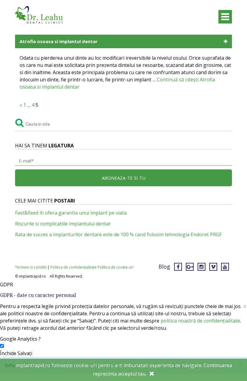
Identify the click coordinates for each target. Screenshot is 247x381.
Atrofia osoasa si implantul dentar (59, 41)
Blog (164, 266)
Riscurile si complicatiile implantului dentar (63, 223)
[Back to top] (230, 358)
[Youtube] (225, 266)
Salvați (24, 353)
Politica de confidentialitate (73, 267)
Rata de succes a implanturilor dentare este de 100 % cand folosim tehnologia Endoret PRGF (118, 234)
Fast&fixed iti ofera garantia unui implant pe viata (71, 212)
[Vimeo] (213, 266)
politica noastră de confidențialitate (200, 320)
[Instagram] (201, 266)
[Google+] (190, 266)
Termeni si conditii (30, 267)
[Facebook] (178, 266)
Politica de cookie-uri (115, 267)
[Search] (19, 122)
